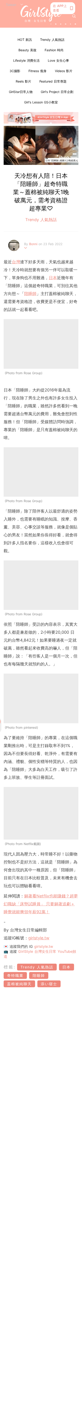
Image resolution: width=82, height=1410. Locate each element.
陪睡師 (30, 293)
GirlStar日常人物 (21, 92)
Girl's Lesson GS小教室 (41, 102)
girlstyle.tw (38, 938)
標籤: (10, 967)
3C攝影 (15, 71)
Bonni (33, 244)
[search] (74, 16)
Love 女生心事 (58, 60)
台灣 (16, 261)
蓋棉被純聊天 (19, 984)
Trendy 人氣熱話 (52, 40)
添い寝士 (49, 984)
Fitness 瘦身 (37, 71)
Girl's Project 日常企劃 (57, 92)
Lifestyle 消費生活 (26, 60)
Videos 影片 (63, 71)
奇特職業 (15, 975)
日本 (53, 277)
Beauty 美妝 (27, 50)
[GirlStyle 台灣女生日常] (41, 13)
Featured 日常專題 (53, 81)
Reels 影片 (23, 81)
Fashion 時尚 (54, 50)
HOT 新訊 (25, 40)
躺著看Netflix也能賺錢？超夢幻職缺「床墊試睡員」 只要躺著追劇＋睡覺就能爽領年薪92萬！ (41, 904)
